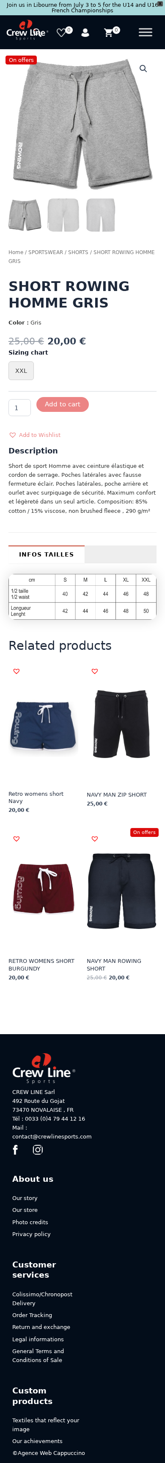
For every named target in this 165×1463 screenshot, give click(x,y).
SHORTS (78, 252)
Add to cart (62, 404)
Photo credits (30, 1222)
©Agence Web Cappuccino (48, 1453)
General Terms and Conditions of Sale (38, 1355)
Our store (25, 1210)
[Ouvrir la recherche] (38, 33)
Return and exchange (41, 1327)
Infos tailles (46, 554)
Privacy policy (31, 1234)
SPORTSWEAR (45, 252)
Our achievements (37, 1441)
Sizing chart (28, 352)
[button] (143, 68)
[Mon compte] (86, 33)
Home (15, 252)
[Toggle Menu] (145, 32)
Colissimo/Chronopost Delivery (42, 1298)
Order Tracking (32, 1315)
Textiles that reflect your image (45, 1424)
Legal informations (38, 1339)
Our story (25, 1198)
